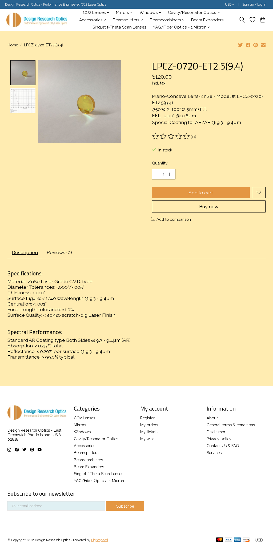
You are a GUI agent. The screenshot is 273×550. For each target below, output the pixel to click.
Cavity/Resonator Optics (96, 438)
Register (147, 418)
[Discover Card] (246, 540)
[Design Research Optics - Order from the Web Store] (36, 20)
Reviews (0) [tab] (59, 252)
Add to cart (200, 192)
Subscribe (125, 506)
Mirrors (80, 425)
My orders (149, 425)
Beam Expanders (207, 20)
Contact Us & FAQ (223, 445)
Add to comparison (173, 219)
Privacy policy (219, 438)
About (212, 418)
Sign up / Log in (254, 4)
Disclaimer (216, 431)
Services (214, 452)
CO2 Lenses (84, 418)
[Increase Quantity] (169, 174)
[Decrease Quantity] (158, 174)
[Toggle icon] (242, 20)
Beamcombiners (88, 459)
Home (12, 45)
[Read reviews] (171, 136)
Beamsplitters (86, 452)
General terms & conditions (231, 425)
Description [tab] (25, 252)
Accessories (84, 445)
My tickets (149, 431)
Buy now (208, 206)
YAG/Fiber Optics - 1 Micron (99, 480)
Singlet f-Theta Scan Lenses (119, 27)
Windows (82, 431)
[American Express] (237, 540)
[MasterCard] (219, 540)
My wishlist (150, 438)
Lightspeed (99, 540)
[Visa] (228, 540)
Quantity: (160, 163)
